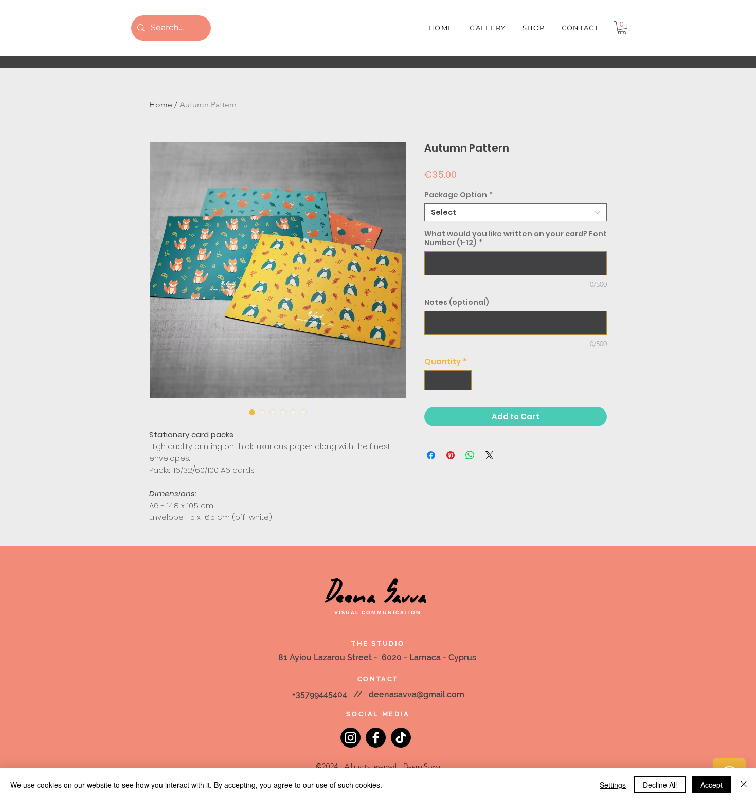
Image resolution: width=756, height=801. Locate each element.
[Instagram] (350, 738)
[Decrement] (433, 380)
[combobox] (515, 212)
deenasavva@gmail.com (416, 694)
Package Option (458, 195)
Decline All (660, 784)
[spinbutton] (448, 380)
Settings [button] (613, 784)
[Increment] (464, 380)
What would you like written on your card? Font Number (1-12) (515, 238)
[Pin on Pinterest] (450, 455)
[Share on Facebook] (431, 455)
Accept (711, 784)
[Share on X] (489, 455)
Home (160, 104)
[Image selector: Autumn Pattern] (252, 412)
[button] (622, 27)
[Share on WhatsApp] (470, 455)
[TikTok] (401, 738)
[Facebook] (376, 738)
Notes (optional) (456, 302)
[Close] (743, 784)
